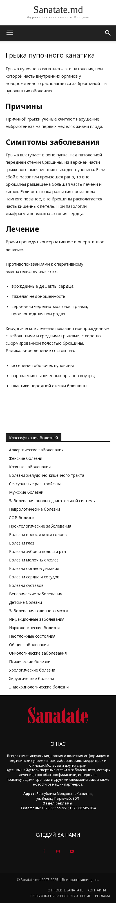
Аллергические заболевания (36, 449)
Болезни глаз (21, 543)
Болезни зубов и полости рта (37, 551)
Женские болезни (25, 458)
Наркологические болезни (34, 627)
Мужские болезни (26, 492)
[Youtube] (71, 851)
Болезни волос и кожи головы (38, 534)
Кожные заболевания (30, 466)
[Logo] (58, 715)
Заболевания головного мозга (38, 610)
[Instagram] (57, 851)
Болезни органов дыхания (34, 568)
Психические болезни (29, 661)
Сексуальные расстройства (35, 483)
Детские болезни (25, 602)
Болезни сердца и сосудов (34, 577)
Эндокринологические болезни (39, 687)
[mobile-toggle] (10, 33)
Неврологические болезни (34, 509)
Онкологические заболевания (38, 653)
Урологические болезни (32, 670)
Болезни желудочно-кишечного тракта (46, 475)
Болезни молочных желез (34, 560)
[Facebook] (44, 851)
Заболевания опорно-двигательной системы (52, 500)
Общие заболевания (29, 644)
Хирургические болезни (31, 678)
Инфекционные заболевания (36, 619)
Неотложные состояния (32, 636)
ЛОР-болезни (22, 517)
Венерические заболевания (35, 593)
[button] (108, 33)
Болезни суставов (26, 585)
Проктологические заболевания (40, 526)
